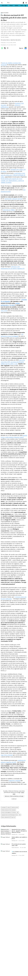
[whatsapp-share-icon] (2, 48)
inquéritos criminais (14, 780)
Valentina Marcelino (15, 40)
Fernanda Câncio (5, 40)
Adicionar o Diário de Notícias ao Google (14, 796)
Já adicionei (14, 799)
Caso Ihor (13, 817)
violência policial (14, 807)
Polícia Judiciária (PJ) (5, 817)
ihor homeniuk (12, 809)
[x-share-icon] (5, 48)
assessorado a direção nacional (13, 198)
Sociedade (3, 807)
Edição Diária (4, 5)
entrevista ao (9, 210)
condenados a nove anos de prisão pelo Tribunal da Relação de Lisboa (13, 175)
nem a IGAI (4, 310)
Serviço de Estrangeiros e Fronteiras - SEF (9, 812)
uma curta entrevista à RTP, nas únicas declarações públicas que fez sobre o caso (13, 362)
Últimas (11, 5)
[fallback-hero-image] (6, 832)
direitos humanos (4, 809)
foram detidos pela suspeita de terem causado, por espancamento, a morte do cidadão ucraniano (12, 180)
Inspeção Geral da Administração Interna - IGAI (11, 814)
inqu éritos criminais (7, 755)
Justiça (8, 807)
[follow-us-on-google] (25, 48)
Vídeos (21, 5)
